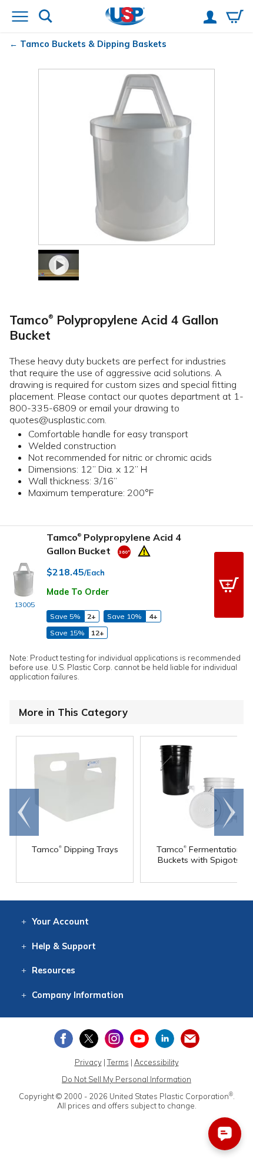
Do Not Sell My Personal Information (126, 1079)
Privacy (88, 1062)
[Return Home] (125, 17)
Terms (118, 1062)
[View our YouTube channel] (139, 1038)
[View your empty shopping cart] (235, 18)
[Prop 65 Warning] (144, 549)
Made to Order (77, 592)
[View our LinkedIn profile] (165, 1038)
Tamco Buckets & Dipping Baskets (93, 44)
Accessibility (156, 1062)
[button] (229, 585)
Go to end (24, 812)
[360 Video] (124, 551)
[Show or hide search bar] (45, 17)
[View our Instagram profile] (114, 1038)
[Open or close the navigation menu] (20, 17)
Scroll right (229, 812)
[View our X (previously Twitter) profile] (89, 1038)
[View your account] (210, 18)
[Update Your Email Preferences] (190, 1038)
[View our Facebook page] (63, 1038)
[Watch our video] (58, 265)
